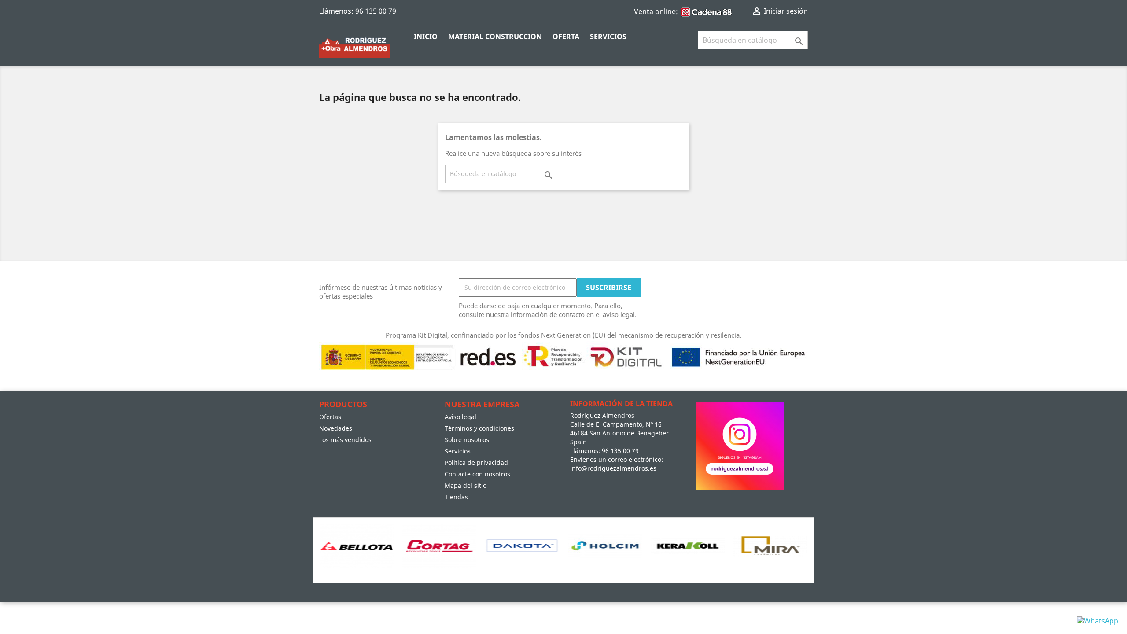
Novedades (335, 428)
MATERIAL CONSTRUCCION (495, 36)
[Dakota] (522, 546)
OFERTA (565, 36)
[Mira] (770, 546)
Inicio (426, 36)
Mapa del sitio (465, 485)
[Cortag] (439, 546)
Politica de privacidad (476, 462)
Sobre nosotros (467, 439)
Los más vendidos (345, 439)
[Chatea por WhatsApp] (1097, 620)
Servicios (608, 36)
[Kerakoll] (688, 546)
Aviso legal (460, 417)
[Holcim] (605, 546)
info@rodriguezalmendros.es (613, 468)
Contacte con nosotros (477, 474)
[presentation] (320, 556)
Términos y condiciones (479, 428)
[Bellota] (357, 546)
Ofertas (330, 417)
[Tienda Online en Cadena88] (707, 11)
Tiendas (456, 497)
